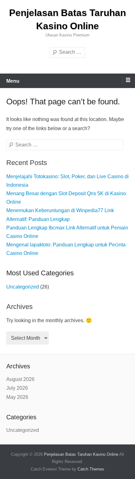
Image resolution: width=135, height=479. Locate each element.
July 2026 (17, 388)
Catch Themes (91, 469)
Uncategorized (22, 286)
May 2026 (17, 397)
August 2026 (20, 379)
